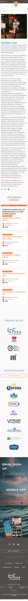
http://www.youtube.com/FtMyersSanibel (18, 544)
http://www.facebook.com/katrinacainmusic (1, 189)
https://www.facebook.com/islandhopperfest (9, 544)
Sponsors (16, 567)
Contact (2, 586)
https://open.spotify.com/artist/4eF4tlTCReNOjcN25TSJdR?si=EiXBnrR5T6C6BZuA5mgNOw (8, 189)
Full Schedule (9, 563)
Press (23, 567)
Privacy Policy (11, 587)
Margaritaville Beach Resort (11, 219)
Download (17, 503)
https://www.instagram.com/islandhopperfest (14, 544)
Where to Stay (19, 563)
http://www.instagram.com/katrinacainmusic (5, 189)
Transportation (7, 567)
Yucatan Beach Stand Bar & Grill (13, 274)
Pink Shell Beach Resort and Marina (12, 238)
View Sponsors (14, 375)
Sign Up (9, 480)
